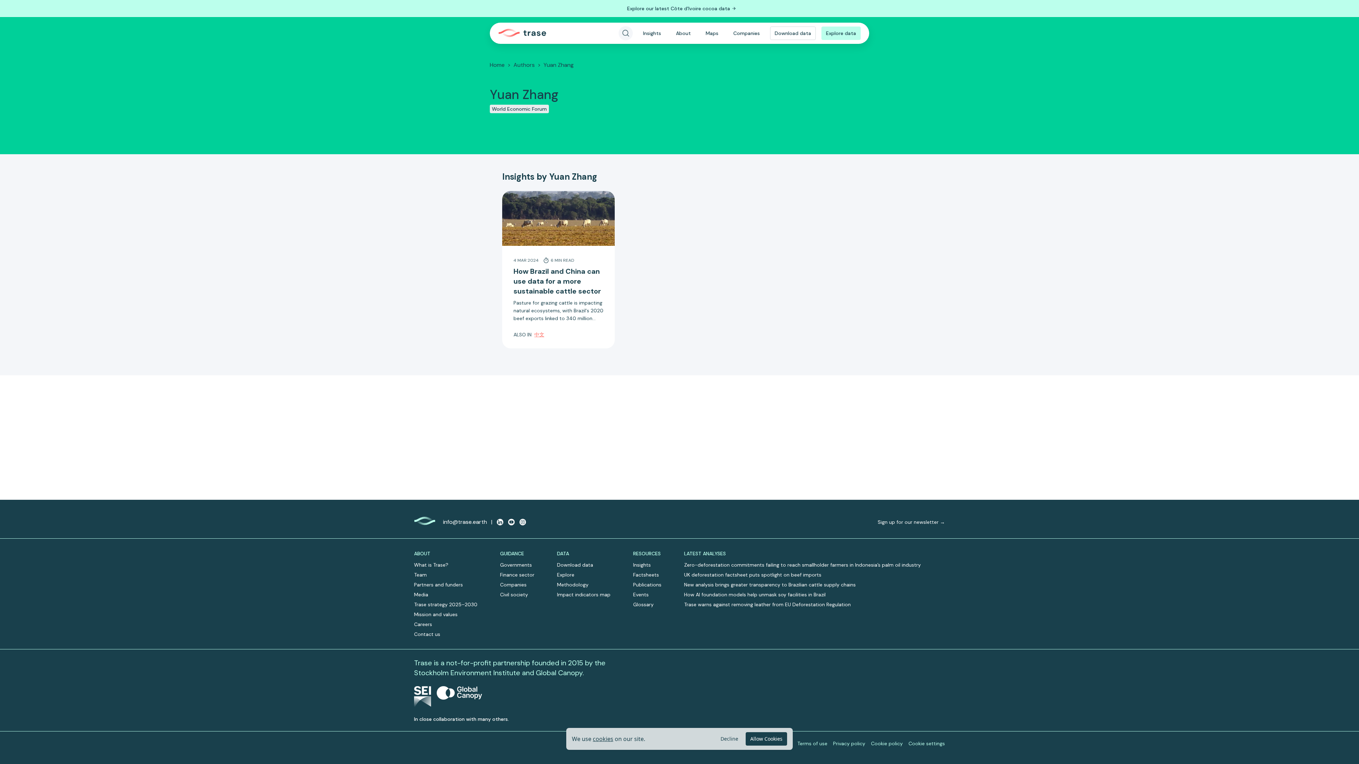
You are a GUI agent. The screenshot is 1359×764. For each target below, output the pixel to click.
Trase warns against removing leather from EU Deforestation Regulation (767, 604)
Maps (712, 33)
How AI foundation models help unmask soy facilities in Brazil (755, 594)
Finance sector (517, 575)
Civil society (514, 594)
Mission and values (436, 614)
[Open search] (626, 33)
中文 (539, 334)
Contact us (427, 634)
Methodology (573, 584)
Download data (793, 33)
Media (421, 594)
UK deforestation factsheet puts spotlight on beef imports (752, 575)
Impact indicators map (583, 594)
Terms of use (812, 743)
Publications (647, 584)
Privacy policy (849, 743)
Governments (516, 565)
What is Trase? (431, 565)
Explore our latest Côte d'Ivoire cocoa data (678, 8)
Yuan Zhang (559, 65)
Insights (652, 33)
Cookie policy (887, 743)
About (683, 33)
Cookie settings (926, 743)
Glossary (643, 604)
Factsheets (646, 575)
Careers (423, 624)
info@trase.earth (465, 522)
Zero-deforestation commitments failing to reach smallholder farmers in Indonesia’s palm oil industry (802, 565)
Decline (729, 738)
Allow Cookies (766, 738)
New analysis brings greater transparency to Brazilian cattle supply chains (770, 584)
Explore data (841, 33)
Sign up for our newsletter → (911, 522)
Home (497, 65)
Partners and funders (438, 584)
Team (420, 575)
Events (641, 594)
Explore (565, 575)
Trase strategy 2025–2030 (445, 604)
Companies (746, 33)
